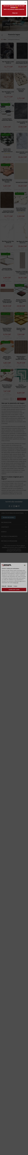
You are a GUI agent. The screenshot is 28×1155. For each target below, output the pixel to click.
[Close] (25, 3)
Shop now (15, 13)
